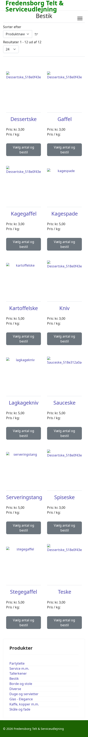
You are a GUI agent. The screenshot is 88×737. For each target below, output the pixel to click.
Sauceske (64, 402)
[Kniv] (64, 276)
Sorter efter (12, 27)
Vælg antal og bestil (23, 149)
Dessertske (23, 118)
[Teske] (64, 559)
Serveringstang (24, 497)
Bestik (14, 678)
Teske (64, 591)
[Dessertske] (23, 87)
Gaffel (65, 118)
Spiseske (64, 497)
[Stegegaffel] (23, 560)
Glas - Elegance (21, 699)
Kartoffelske (23, 308)
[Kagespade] (64, 181)
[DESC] (36, 34)
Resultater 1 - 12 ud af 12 (22, 42)
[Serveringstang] (23, 465)
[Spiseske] (64, 465)
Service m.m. (19, 668)
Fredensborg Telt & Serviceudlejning (35, 6)
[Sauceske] (64, 371)
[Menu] (79, 18)
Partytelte (17, 663)
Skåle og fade (19, 709)
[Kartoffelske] (23, 276)
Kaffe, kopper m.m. (24, 704)
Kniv (64, 308)
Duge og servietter (23, 694)
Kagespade (64, 213)
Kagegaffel (23, 213)
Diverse (15, 689)
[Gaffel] (64, 87)
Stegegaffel (23, 591)
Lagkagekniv (23, 402)
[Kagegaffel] (23, 181)
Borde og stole (20, 683)
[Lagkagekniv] (23, 370)
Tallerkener (18, 673)
